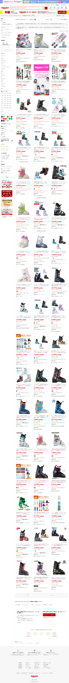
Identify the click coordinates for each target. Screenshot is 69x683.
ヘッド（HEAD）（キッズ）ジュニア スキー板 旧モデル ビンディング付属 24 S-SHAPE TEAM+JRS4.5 (58, 514)
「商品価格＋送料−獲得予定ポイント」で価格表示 (24, 19)
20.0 (5, 99)
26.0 (5, 105)
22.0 (5, 101)
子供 (32, 604)
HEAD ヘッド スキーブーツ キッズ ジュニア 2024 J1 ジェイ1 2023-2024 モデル (41, 352)
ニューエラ (3, 83)
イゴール (2, 84)
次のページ (54, 595)
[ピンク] (2, 119)
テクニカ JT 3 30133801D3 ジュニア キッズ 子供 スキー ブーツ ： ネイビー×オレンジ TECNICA (41, 482)
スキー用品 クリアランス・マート (59, 126)
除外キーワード (4, 172)
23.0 (10, 101)
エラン (2, 81)
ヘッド (2, 57)
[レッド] (6, 119)
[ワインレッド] (4, 119)
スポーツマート (20, 296)
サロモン (2, 58)
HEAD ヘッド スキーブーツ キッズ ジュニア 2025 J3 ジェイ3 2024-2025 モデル (58, 253)
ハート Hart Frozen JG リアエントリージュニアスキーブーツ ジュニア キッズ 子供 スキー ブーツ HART (24, 183)
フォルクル (3, 62)
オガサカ (2, 75)
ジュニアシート (25, 604)
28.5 (7, 107)
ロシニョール (3, 60)
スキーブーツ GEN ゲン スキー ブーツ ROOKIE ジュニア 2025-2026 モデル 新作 (24, 386)
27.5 (2, 107)
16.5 (7, 95)
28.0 (5, 107)
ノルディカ (3, 65)
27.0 (10, 105)
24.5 (7, 103)
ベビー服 (50, 604)
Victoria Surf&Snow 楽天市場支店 (23, 328)
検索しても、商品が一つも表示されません (25, 620)
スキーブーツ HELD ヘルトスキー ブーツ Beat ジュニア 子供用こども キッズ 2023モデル (58, 116)
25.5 (2, 105)
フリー (2, 109)
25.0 (10, 103)
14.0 (5, 93)
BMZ (2, 71)
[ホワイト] (6, 117)
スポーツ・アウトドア (19, 643)
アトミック (3, 55)
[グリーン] (10, 119)
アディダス (3, 86)
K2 (1, 76)
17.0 (10, 95)
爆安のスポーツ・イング (39, 294)
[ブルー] (11, 119)
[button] (64, 5)
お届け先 (2, 128)
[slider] (1, 45)
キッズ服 (18, 604)
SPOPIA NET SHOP (38, 429)
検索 (7, 50)
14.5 (7, 93)
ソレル (2, 73)
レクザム (2, 68)
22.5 (7, 101)
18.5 (7, 97)
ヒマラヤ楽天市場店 (38, 195)
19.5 (2, 99)
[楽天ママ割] (41, 79)
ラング (2, 63)
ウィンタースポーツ (29, 643)
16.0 (5, 95)
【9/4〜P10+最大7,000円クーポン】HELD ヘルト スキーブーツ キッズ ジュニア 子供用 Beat (24, 149)
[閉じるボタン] (66, 24)
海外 (5, 126)
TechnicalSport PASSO (21, 61)
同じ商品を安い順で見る (23, 161)
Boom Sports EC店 (56, 461)
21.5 (2, 101)
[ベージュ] (10, 117)
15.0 (10, 93)
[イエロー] (8, 119)
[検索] (46, 8)
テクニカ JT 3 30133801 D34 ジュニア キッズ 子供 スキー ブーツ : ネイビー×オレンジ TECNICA (41, 386)
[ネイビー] (2, 121)
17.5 (2, 97)
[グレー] (4, 117)
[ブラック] (2, 117)
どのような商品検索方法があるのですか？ (25, 618)
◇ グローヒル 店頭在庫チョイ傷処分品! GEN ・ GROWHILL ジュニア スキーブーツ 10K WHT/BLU (41, 417)
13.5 (2, 93)
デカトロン (3, 78)
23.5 (2, 103)
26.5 (7, 105)
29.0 (10, 107)
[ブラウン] (8, 117)
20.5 (7, 99)
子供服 (44, 604)
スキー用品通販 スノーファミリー (41, 228)
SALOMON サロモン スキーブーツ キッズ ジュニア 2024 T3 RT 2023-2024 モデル (58, 352)
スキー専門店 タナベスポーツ (22, 159)
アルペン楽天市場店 (21, 231)
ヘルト (2, 70)
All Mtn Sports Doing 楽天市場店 (58, 426)
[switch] (12, 140)
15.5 (2, 95)
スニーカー (38, 604)
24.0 (5, 103)
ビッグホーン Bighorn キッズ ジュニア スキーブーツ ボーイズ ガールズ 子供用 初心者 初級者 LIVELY (24, 286)
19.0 (10, 97)
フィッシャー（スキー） (5, 66)
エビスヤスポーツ (20, 557)
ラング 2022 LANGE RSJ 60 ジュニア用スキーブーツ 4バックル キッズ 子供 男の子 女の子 (59, 417)
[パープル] (4, 121)
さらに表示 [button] (3, 37)
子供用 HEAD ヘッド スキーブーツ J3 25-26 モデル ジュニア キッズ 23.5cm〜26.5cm (58, 183)
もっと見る (19, 622)
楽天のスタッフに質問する (49, 614)
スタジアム (55, 589)
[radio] (1, 20)
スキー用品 (37, 643)
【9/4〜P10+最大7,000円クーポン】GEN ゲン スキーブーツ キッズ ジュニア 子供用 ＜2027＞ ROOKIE (59, 149)
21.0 (10, 99)
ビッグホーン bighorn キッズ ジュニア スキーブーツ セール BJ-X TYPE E (41, 286)
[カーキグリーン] (11, 117)
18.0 (5, 97)
